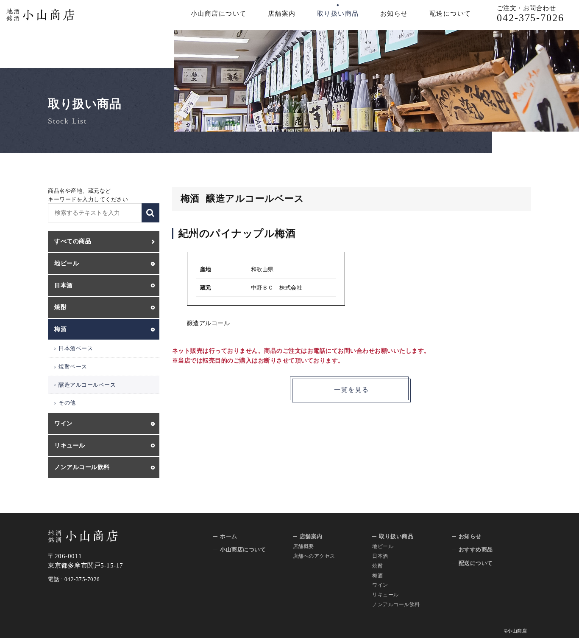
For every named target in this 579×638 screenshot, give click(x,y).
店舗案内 (282, 13)
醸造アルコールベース (87, 385)
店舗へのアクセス (314, 556)
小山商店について (219, 13)
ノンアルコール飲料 (396, 604)
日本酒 (380, 556)
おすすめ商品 (476, 549)
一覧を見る (351, 389)
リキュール (385, 595)
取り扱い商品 (338, 13)
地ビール (382, 546)
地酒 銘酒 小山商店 (40, 14)
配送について (450, 13)
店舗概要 (303, 546)
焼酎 (377, 566)
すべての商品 (72, 241)
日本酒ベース (75, 348)
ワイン (380, 585)
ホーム (228, 536)
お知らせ (394, 13)
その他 (67, 402)
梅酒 (377, 576)
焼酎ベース (72, 366)
